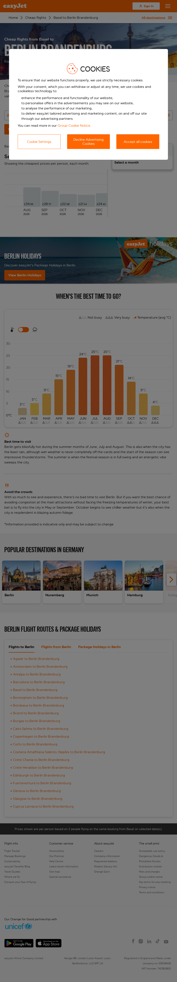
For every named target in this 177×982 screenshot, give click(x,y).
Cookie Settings (39, 142)
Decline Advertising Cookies (88, 142)
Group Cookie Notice (74, 125)
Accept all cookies (138, 142)
